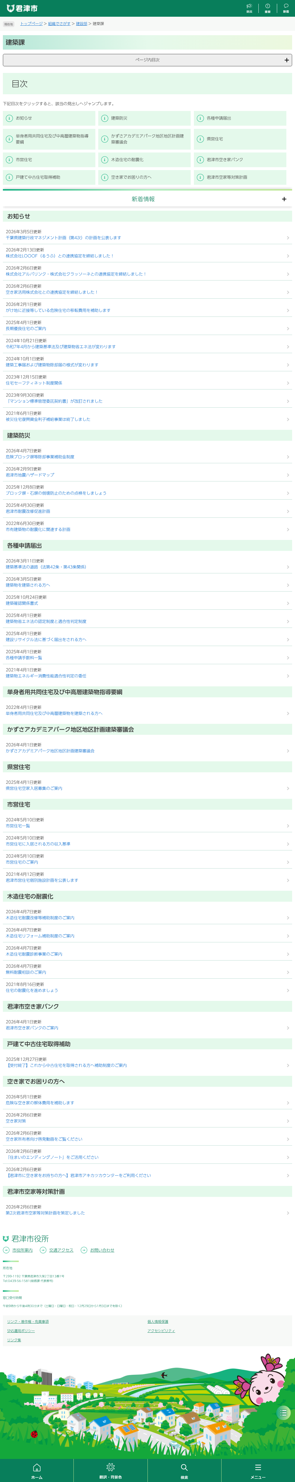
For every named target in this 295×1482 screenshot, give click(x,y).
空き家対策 (16, 1121)
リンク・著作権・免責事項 (28, 1321)
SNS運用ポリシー (21, 1330)
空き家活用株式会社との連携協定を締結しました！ (52, 292)
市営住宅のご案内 (22, 862)
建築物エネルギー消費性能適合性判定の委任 (46, 676)
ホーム (36, 1470)
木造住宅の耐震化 (127, 160)
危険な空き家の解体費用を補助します (40, 1103)
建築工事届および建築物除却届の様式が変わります (52, 365)
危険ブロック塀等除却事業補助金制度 (40, 457)
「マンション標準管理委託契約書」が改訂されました (54, 401)
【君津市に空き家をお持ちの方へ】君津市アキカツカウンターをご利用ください (78, 1176)
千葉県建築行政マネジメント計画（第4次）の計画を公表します (63, 238)
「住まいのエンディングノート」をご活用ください (52, 1157)
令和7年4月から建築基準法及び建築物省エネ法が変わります (61, 347)
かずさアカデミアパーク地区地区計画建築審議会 (147, 139)
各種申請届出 (219, 118)
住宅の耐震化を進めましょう (32, 990)
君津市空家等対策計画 (227, 177)
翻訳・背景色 (110, 1470)
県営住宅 (215, 139)
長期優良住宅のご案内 (26, 329)
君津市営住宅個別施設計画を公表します (42, 880)
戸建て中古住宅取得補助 (38, 177)
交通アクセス (61, 1250)
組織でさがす (59, 24)
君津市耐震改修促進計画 (28, 511)
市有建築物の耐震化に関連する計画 (38, 530)
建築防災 (119, 118)
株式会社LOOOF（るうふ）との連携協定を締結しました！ (60, 256)
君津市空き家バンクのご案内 (32, 1028)
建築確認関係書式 (22, 603)
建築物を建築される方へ (28, 585)
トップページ (31, 24)
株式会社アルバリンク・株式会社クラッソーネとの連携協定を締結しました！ (76, 274)
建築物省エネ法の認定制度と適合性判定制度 (46, 621)
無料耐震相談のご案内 (26, 972)
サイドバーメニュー (283, 1413)
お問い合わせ (102, 1250)
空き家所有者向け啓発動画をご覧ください (44, 1139)
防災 (250, 8)
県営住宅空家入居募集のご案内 (34, 788)
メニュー (258, 1470)
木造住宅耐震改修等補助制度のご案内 (40, 918)
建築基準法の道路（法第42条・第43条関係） (47, 567)
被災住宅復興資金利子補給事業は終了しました (48, 419)
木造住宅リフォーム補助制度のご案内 (40, 936)
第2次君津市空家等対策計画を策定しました (45, 1213)
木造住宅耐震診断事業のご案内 (34, 954)
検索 (184, 1470)
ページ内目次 (147, 60)
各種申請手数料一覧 (24, 658)
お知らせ (24, 118)
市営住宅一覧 (18, 826)
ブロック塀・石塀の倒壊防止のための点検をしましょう (56, 493)
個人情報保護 (158, 1321)
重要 (267, 8)
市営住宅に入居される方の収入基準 (38, 844)
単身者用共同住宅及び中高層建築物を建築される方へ (54, 713)
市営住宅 (24, 160)
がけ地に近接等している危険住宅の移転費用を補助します (58, 310)
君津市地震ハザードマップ (30, 475)
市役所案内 (22, 1250)
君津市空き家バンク (225, 160)
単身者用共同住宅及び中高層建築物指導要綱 (52, 139)
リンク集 (14, 1340)
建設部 (81, 24)
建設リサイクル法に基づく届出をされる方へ (46, 640)
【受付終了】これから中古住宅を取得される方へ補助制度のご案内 (66, 1065)
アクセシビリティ (161, 1330)
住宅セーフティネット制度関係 (34, 383)
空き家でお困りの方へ (131, 177)
